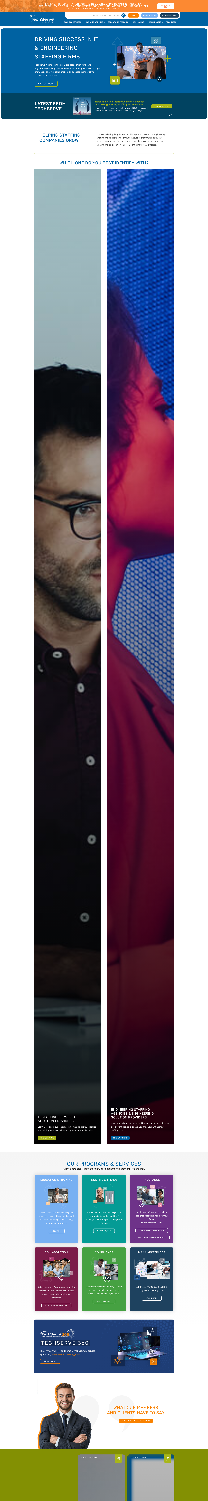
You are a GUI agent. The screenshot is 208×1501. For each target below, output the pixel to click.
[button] (169, 115)
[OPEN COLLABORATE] (162, 22)
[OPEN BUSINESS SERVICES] (83, 22)
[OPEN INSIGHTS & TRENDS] (104, 22)
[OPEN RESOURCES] (178, 22)
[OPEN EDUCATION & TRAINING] (129, 22)
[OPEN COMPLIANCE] (145, 22)
